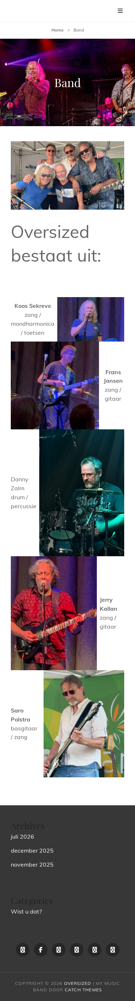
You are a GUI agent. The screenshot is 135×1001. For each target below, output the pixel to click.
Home (57, 30)
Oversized (77, 983)
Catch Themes (83, 989)
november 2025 (32, 864)
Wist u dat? (26, 911)
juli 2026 (22, 836)
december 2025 (32, 850)
